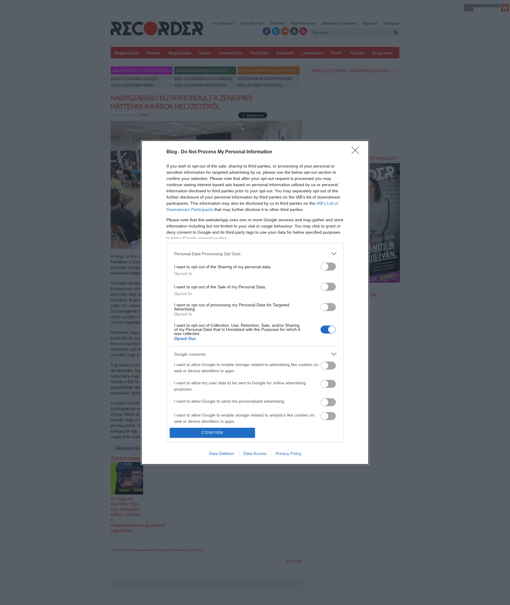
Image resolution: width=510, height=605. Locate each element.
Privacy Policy (288, 453)
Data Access (255, 453)
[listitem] (255, 254)
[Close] (357, 152)
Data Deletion (221, 453)
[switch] (328, 267)
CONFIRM (212, 432)
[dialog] (255, 302)
